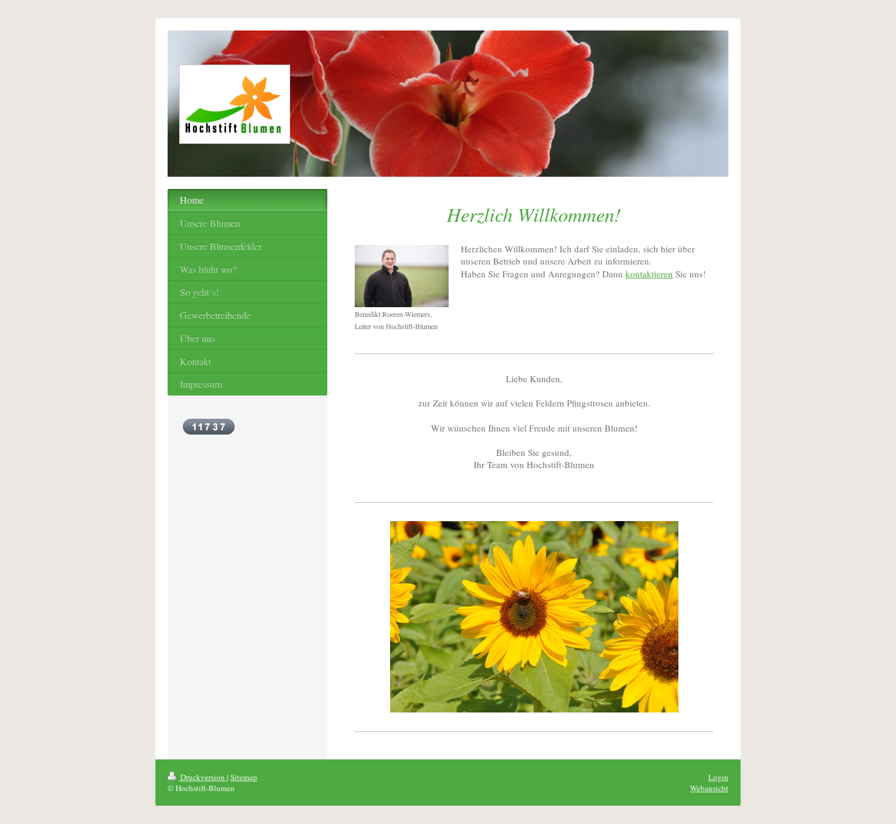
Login (718, 777)
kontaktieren (649, 274)
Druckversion (203, 777)
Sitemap (243, 777)
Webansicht (709, 788)
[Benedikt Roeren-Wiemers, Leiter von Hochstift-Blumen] (402, 276)
